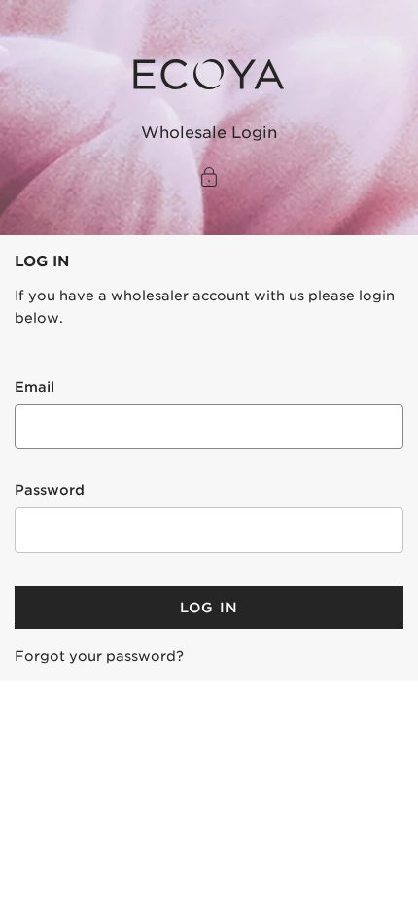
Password (50, 490)
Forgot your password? (99, 656)
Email (34, 387)
